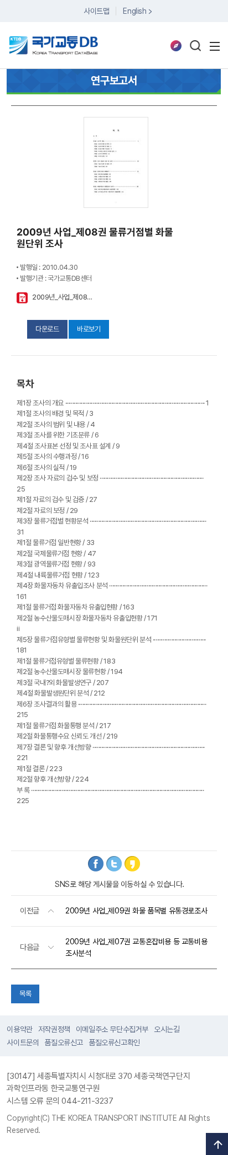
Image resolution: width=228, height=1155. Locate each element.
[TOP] (217, 1144)
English (134, 11)
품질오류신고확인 (114, 1042)
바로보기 (88, 329)
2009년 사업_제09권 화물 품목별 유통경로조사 (136, 910)
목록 (25, 994)
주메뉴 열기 (215, 46)
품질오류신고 (63, 1042)
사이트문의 (23, 1042)
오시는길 (166, 1029)
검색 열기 (195, 45)
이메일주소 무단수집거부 (112, 1029)
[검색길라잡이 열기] (176, 45)
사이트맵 (96, 11)
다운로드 (47, 329)
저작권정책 (54, 1029)
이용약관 (19, 1029)
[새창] (95, 863)
